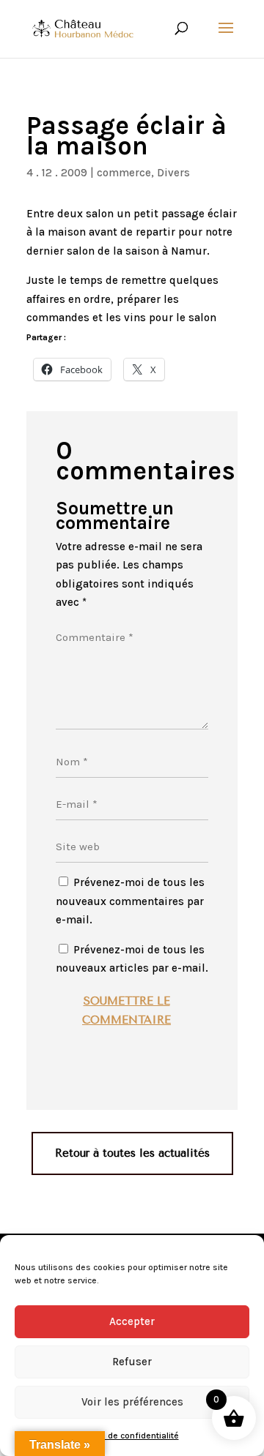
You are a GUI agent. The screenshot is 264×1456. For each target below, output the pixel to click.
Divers (173, 172)
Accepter (132, 1321)
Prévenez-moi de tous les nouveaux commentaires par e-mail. (130, 901)
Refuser (132, 1361)
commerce (124, 172)
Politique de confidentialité (125, 1435)
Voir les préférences (132, 1401)
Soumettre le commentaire (126, 1010)
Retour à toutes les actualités (132, 1153)
